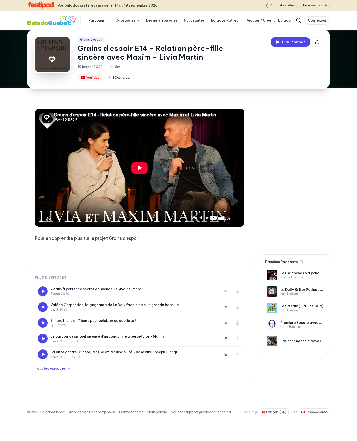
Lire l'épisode (294, 42)
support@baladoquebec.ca (208, 412)
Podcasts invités (282, 5)
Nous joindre (157, 412)
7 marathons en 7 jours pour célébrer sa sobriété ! (93, 320)
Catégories (125, 20)
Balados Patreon (225, 20)
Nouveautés (194, 20)
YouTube (92, 77)
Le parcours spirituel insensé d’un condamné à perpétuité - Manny (107, 336)
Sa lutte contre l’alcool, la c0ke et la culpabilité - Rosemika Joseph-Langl (114, 352)
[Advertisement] (295, 174)
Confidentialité (131, 412)
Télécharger (121, 77)
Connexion (317, 20)
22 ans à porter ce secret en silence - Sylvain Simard (96, 289)
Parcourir (96, 20)
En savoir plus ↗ (315, 5)
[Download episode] (237, 291)
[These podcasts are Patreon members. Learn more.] (301, 262)
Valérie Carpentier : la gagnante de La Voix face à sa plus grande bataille (115, 305)
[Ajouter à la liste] (226, 291)
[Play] (43, 291)
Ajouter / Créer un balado (269, 20)
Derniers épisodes (162, 20)
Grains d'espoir (91, 39)
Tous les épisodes (50, 368)
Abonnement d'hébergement (92, 412)
